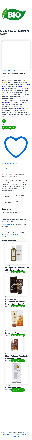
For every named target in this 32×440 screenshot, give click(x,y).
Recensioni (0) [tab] (9, 171)
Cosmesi (4, 70)
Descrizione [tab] (8, 167)
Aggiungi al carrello (8, 127)
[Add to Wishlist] (4, 121)
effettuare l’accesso (9, 224)
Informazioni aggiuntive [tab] (11, 169)
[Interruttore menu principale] (29, 13)
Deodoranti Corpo (12, 70)
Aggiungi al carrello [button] (17, 272)
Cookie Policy (15, 434)
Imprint (22, 434)
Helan (9, 132)
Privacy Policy (6, 434)
